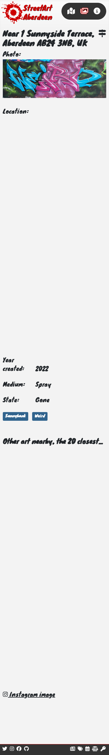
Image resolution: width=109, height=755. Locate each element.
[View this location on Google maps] (102, 34)
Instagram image (31, 695)
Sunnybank (15, 416)
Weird (40, 416)
